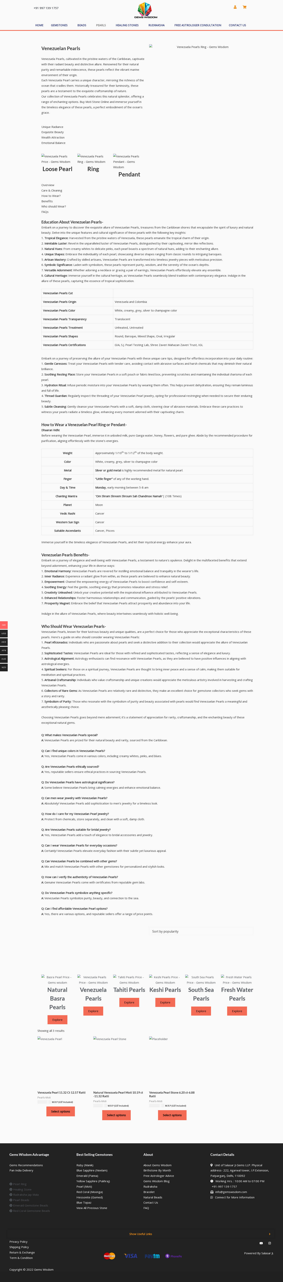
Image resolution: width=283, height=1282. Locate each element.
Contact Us (237, 25)
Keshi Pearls (165, 989)
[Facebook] (236, 1243)
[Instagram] (270, 1243)
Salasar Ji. (267, 1253)
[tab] (146, 185)
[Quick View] (44, 1111)
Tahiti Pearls (129, 989)
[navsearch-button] (226, 7)
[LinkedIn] (244, 1243)
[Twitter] (253, 1243)
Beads (81, 25)
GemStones (59, 25)
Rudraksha (156, 25)
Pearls (101, 25)
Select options (60, 1111)
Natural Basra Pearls (57, 998)
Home (39, 25)
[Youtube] (261, 1243)
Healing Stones (127, 25)
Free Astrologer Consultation (197, 25)
